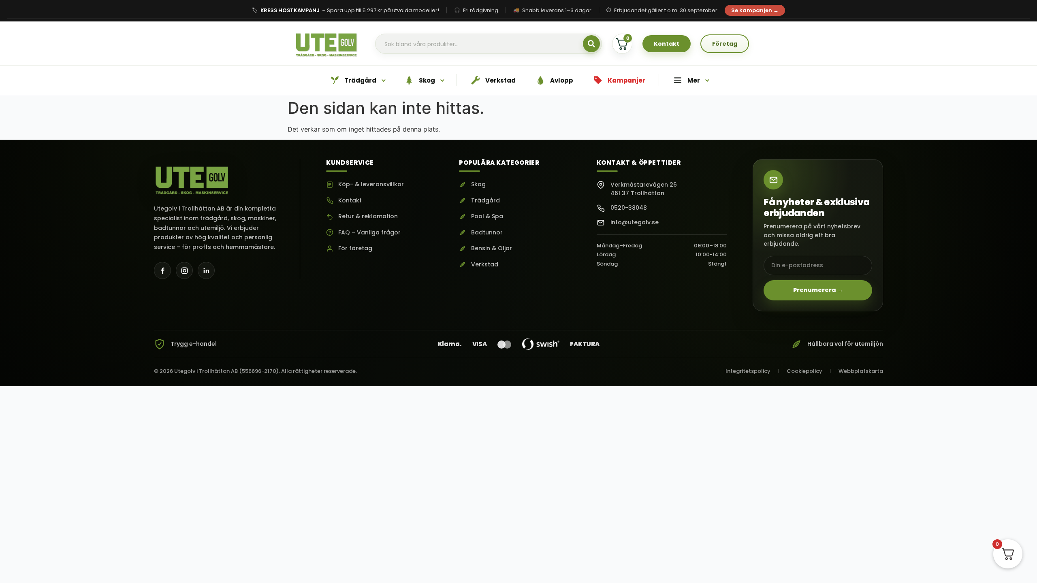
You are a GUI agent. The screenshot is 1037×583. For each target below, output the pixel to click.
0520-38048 (628, 208)
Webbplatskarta (861, 371)
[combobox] (489, 44)
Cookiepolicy (804, 371)
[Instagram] (184, 270)
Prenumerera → (818, 290)
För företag (355, 248)
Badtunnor (487, 232)
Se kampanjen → (755, 10)
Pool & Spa (487, 216)
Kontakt (350, 200)
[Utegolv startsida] (192, 177)
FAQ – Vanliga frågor (369, 232)
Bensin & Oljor (491, 248)
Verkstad (484, 264)
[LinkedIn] (206, 270)
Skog (478, 184)
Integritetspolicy (747, 371)
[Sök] (591, 43)
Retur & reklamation (368, 216)
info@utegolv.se (634, 222)
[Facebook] (162, 270)
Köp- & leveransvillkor (371, 184)
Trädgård (485, 200)
